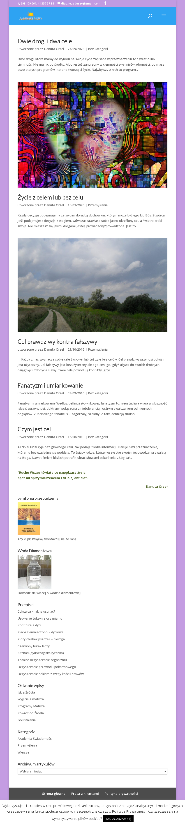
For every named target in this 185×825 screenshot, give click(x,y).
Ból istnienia (27, 720)
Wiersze (23, 752)
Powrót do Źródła (31, 713)
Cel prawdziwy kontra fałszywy (57, 341)
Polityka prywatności (121, 793)
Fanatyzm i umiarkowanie (50, 385)
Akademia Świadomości (35, 738)
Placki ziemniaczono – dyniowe (40, 632)
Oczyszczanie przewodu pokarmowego (47, 667)
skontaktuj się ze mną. (60, 539)
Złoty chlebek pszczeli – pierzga (41, 639)
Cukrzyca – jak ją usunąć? (36, 611)
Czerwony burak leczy (34, 646)
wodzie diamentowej (65, 593)
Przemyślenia (98, 205)
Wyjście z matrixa (31, 699)
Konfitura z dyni (29, 625)
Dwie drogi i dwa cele (45, 41)
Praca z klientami (85, 793)
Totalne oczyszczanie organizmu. (42, 660)
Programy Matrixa (31, 706)
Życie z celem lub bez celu (50, 197)
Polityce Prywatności (129, 811)
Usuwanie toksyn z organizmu (40, 618)
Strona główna (53, 793)
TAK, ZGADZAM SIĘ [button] (118, 819)
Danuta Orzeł (54, 49)
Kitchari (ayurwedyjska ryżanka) (41, 653)
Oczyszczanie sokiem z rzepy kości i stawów (51, 674)
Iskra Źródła (26, 692)
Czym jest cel (34, 429)
